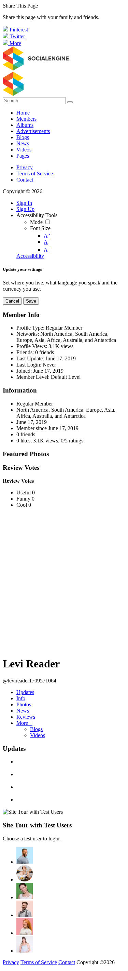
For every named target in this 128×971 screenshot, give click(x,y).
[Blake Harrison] (24, 909)
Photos (23, 704)
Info (20, 698)
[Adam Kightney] (24, 944)
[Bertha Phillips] (24, 891)
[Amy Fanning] (24, 873)
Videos (37, 735)
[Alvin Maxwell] (24, 855)
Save (31, 301)
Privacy (24, 167)
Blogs (36, 729)
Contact (24, 180)
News (22, 711)
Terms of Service (34, 173)
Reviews (25, 717)
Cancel (12, 301)
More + (24, 723)
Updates (25, 692)
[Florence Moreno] (24, 926)
